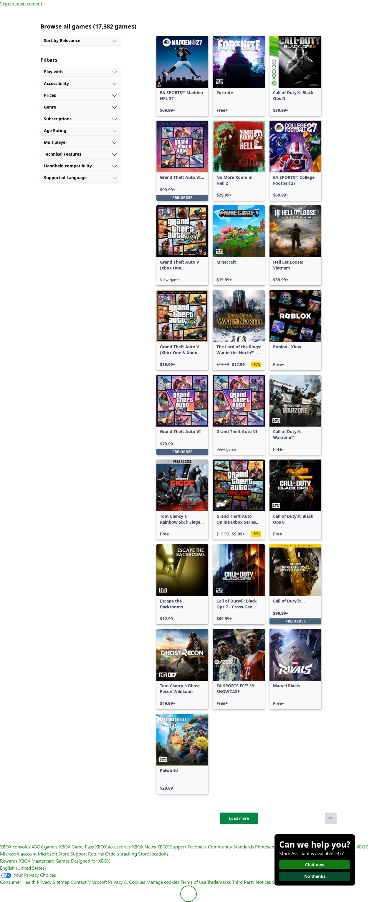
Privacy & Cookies (126, 882)
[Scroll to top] (331, 818)
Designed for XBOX (90, 861)
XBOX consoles (15, 846)
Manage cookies (162, 882)
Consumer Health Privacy (26, 882)
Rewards (9, 861)
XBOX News (144, 846)
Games (63, 861)
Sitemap (61, 882)
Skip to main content (21, 3)
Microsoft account (18, 854)
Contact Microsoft (89, 882)
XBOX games (45, 846)
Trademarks (219, 882)
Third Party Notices (251, 882)
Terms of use (193, 882)
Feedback (197, 846)
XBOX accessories (113, 846)
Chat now (315, 864)
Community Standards (231, 846)
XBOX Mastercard (36, 861)
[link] (182, 76)
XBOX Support (171, 846)
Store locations (153, 854)
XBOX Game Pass (76, 846)
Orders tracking (121, 854)
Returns (96, 854)
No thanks (314, 876)
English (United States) (23, 868)
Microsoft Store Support (62, 854)
